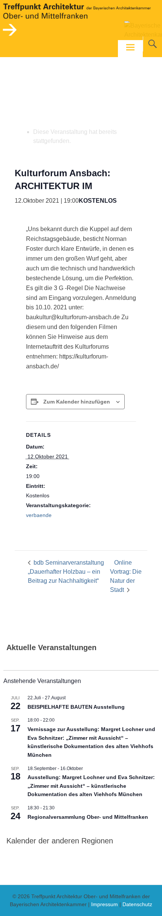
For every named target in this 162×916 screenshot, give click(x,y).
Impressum (104, 904)
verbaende (39, 515)
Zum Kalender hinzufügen (76, 402)
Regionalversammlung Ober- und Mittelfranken (88, 817)
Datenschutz (137, 904)
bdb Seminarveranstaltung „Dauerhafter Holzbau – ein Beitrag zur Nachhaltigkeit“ (66, 571)
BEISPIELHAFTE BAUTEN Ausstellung (76, 707)
